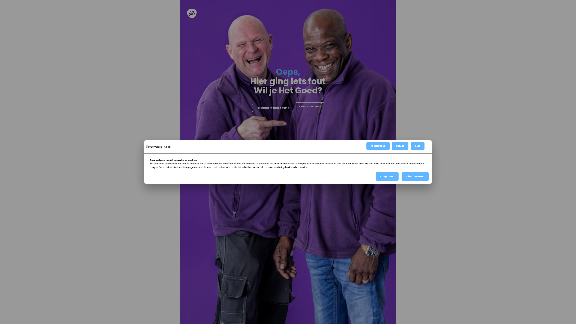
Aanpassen (387, 176)
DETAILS (400, 146)
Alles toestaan (415, 176)
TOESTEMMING (378, 146)
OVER (417, 146)
